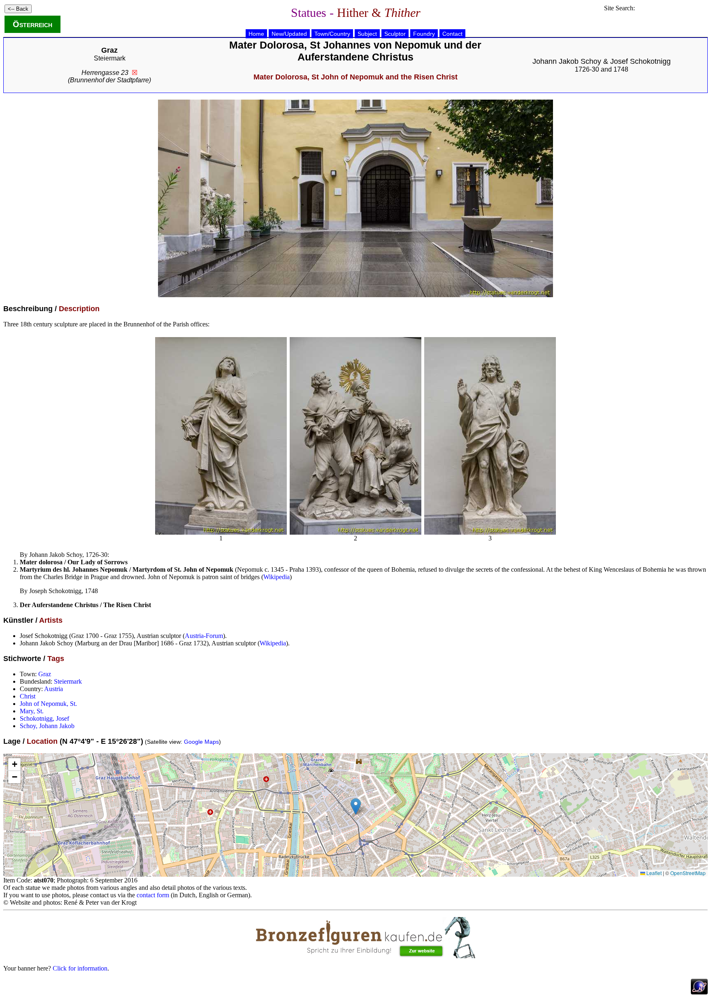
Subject (367, 33)
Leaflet (653, 872)
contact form (153, 895)
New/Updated (289, 33)
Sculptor (395, 33)
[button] (356, 806)
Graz (44, 673)
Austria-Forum (204, 635)
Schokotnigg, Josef (44, 718)
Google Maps (201, 741)
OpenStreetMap (688, 872)
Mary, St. (32, 711)
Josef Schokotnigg (640, 61)
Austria (53, 688)
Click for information (80, 968)
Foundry (424, 33)
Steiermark (109, 58)
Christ (27, 696)
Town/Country (332, 33)
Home (256, 33)
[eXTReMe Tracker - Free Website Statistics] (699, 992)
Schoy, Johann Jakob (47, 725)
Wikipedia (276, 576)
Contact (452, 33)
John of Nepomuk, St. (48, 703)
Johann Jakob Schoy (566, 61)
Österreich (32, 24)
